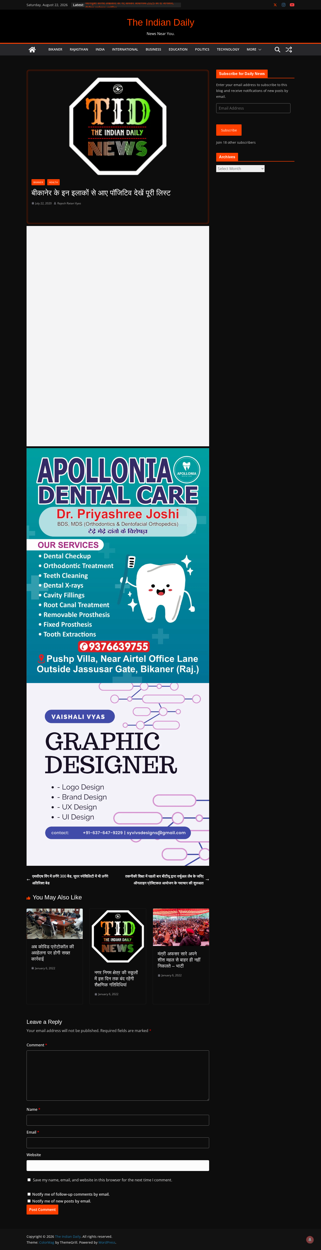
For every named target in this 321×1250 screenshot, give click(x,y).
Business (153, 49)
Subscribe (229, 130)
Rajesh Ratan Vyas (69, 203)
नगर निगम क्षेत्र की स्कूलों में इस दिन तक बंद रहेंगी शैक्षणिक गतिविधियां (116, 978)
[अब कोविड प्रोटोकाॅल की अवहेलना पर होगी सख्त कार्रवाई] (55, 911)
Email (33, 1132)
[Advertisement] (118, 336)
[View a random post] (288, 49)
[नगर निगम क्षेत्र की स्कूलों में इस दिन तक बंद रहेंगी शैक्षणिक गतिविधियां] (118, 911)
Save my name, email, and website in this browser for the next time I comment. (102, 1180)
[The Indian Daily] (32, 49)
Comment (37, 1045)
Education (178, 49)
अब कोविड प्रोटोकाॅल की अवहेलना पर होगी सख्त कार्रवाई (52, 952)
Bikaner (55, 49)
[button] (259, 49)
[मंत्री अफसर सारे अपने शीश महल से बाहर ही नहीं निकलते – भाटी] (181, 911)
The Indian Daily (160, 22)
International (125, 49)
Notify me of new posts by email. (61, 1201)
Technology (228, 49)
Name (33, 1109)
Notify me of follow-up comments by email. (71, 1194)
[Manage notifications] (310, 1239)
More (251, 49)
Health (53, 182)
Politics (202, 49)
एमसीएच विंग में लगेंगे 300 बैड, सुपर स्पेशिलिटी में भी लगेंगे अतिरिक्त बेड (70, 880)
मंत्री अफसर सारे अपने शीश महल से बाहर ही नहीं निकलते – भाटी (179, 960)
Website (34, 1154)
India (100, 49)
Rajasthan (79, 49)
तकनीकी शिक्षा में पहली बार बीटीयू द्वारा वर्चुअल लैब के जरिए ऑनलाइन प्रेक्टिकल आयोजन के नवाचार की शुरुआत (164, 880)
